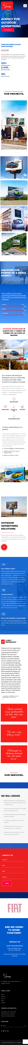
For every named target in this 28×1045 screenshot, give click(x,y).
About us (3, 996)
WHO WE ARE (5, 50)
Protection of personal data (7, 1016)
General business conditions (8, 1014)
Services (3, 998)
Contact (3, 1002)
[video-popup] (4, 547)
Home (2, 994)
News (2, 1000)
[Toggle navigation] (25, 5)
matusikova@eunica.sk (15, 948)
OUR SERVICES (7, 30)
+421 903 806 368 (15, 950)
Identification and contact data (8, 1012)
